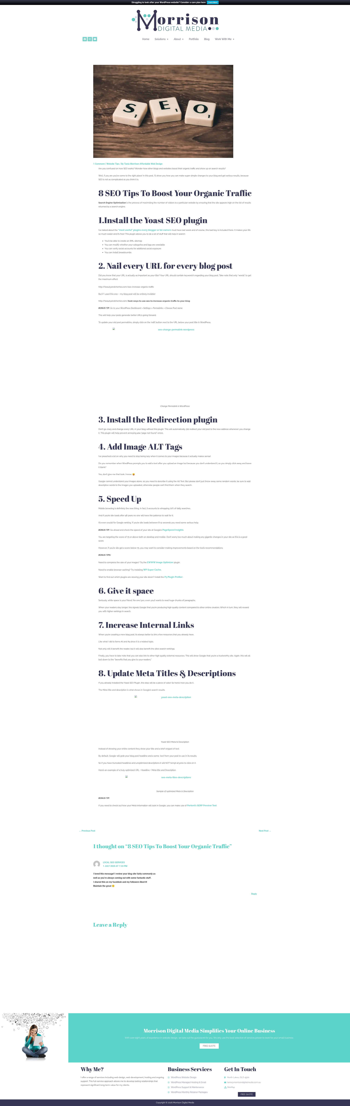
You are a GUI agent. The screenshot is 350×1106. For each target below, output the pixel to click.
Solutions (160, 39)
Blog (206, 39)
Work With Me (223, 39)
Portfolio (194, 39)
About (177, 39)
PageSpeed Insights (172, 530)
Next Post (265, 831)
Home (145, 39)
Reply (254, 894)
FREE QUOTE (209, 1046)
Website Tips (113, 164)
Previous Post (87, 831)
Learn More (212, 2)
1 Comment (99, 164)
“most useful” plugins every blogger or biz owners (144, 230)
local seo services (114, 862)
